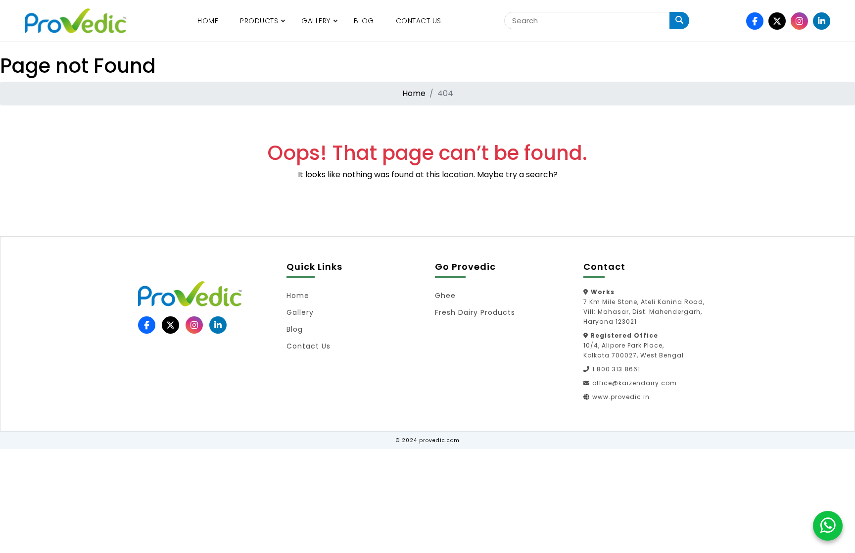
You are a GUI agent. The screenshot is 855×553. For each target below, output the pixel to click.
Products (259, 21)
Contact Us (418, 21)
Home (207, 21)
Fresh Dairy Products (475, 312)
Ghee (445, 296)
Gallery (316, 21)
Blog (364, 21)
